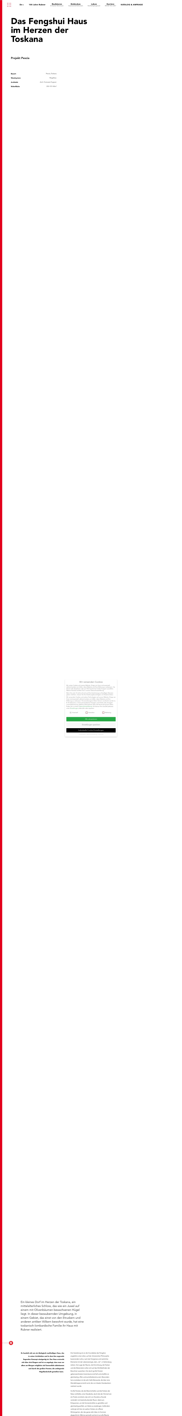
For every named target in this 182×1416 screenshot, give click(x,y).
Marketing (108, 712)
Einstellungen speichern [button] (91, 725)
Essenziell (75, 712)
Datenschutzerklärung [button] (92, 734)
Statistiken (91, 712)
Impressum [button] (100, 734)
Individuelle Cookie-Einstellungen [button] (91, 730)
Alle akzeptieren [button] (91, 719)
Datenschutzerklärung (85, 706)
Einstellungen (74, 708)
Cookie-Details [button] (82, 734)
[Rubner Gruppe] (167, 5)
